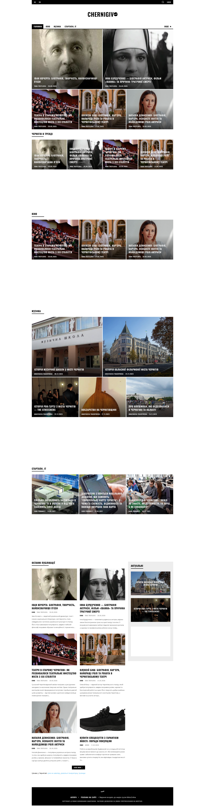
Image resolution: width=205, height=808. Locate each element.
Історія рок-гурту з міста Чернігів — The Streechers (150, 610)
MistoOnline (131, 797)
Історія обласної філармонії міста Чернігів (150, 583)
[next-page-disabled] (166, 575)
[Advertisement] (102, 193)
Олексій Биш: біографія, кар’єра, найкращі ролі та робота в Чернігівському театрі (100, 673)
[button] (163, 2)
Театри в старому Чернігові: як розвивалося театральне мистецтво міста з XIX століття (54, 673)
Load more (77, 767)
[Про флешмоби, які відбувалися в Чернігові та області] (149, 397)
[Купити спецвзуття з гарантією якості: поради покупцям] (102, 717)
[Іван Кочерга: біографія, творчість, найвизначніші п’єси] (67, 59)
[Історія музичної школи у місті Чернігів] (67, 347)
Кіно (33, 612)
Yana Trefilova (42, 612)
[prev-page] (162, 575)
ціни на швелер (54, 773)
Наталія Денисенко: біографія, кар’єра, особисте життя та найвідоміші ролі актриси (50, 741)
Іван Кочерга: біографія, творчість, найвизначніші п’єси (53, 606)
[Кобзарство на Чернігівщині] (102, 397)
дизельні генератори (69, 773)
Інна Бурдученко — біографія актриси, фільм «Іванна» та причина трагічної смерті (102, 608)
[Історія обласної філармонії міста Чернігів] (138, 347)
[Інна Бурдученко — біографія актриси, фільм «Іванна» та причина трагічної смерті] (138, 59)
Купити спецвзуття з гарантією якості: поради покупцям (99, 739)
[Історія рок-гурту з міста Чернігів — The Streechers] (55, 397)
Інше (81, 745)
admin (87, 745)
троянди (82, 773)
